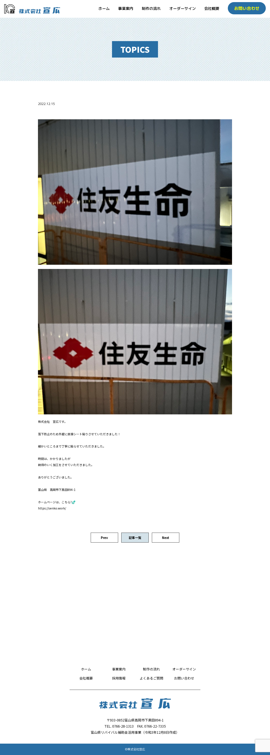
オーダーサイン (182, 8)
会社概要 (211, 8)
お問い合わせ (184, 678)
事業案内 (125, 8)
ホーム (104, 8)
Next (165, 537)
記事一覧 (135, 537)
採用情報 (119, 678)
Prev (104, 537)
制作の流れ (151, 8)
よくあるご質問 (151, 678)
